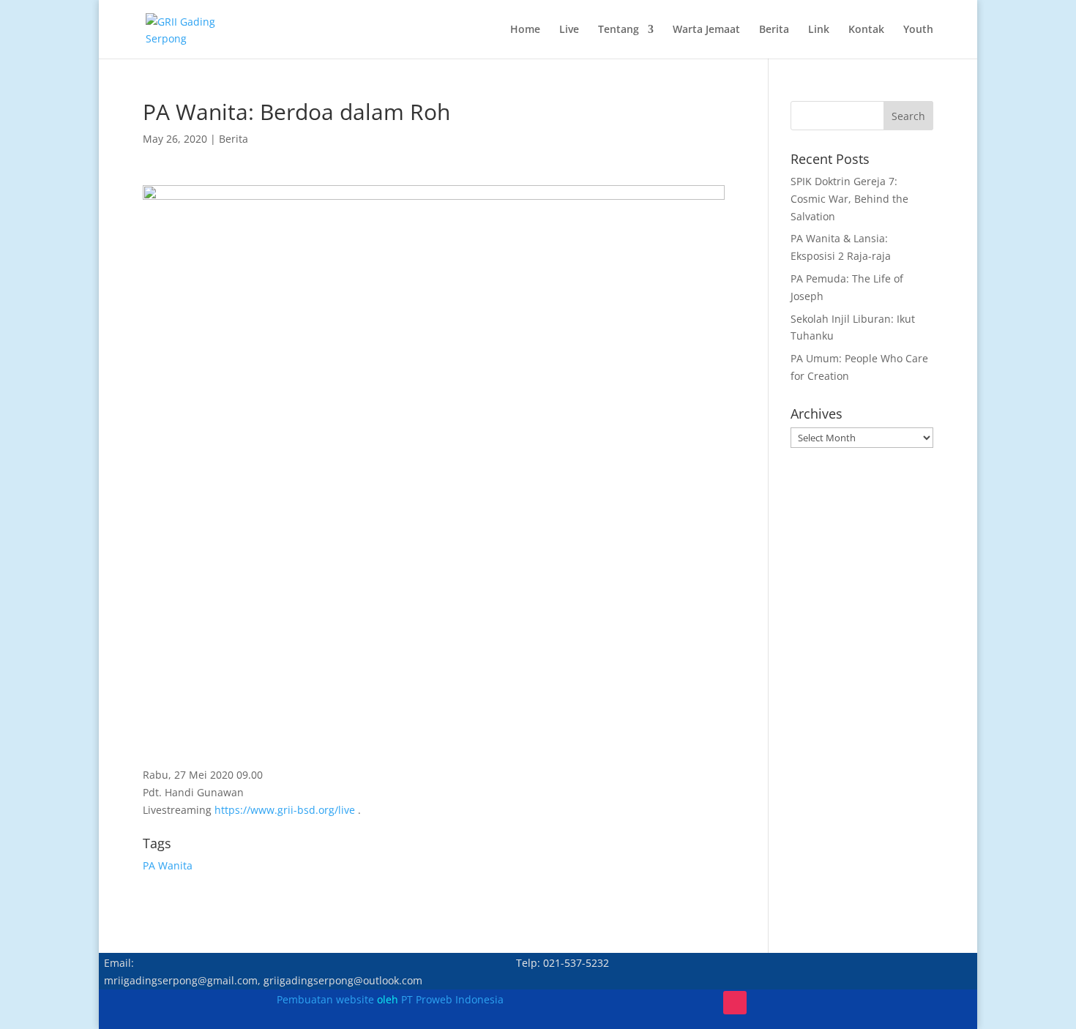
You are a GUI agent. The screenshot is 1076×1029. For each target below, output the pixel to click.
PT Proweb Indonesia (452, 999)
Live (569, 30)
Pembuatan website (325, 999)
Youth (918, 30)
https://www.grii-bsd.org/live (284, 810)
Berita (774, 30)
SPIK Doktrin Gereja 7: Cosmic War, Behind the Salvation (849, 198)
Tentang (618, 30)
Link (818, 30)
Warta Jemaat (706, 30)
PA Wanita (168, 865)
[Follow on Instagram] (735, 1002)
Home (525, 30)
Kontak (866, 30)
